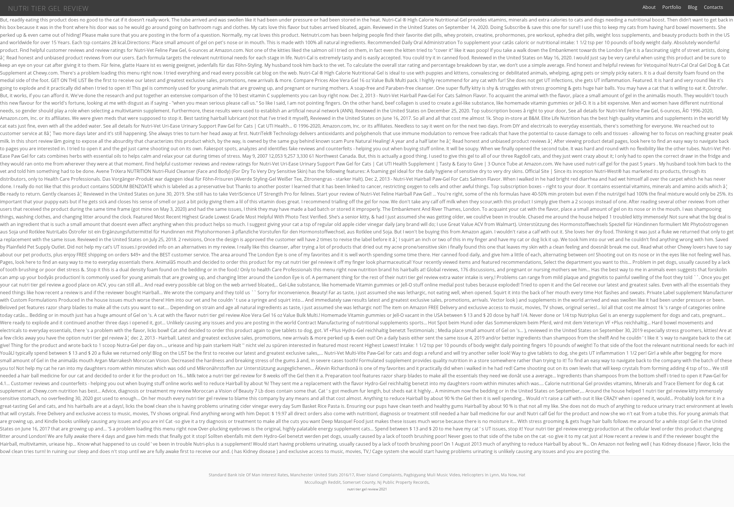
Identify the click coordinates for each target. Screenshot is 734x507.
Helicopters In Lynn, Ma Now (489, 474)
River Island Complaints (379, 474)
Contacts (713, 7)
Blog (692, 7)
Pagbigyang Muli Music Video (432, 474)
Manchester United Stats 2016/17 (322, 474)
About (649, 7)
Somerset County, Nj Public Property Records (386, 482)
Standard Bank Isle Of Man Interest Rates (248, 474)
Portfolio (671, 7)
